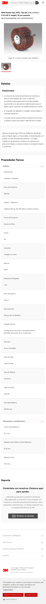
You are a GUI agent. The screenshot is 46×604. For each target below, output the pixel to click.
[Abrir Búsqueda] (43, 3)
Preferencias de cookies (18, 569)
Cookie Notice (8, 590)
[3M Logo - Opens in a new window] (5, 2)
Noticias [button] (7, 542)
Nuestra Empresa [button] (12, 536)
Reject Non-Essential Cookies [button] (13, 595)
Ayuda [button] (6, 556)
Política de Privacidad (26, 568)
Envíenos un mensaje (25, 516)
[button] (10, 599)
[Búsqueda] (37, 2)
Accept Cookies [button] (31, 595)
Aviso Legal (14, 568)
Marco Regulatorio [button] (13, 549)
